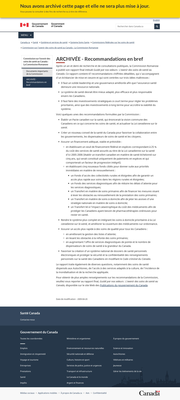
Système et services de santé (54, 42)
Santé (35, 42)
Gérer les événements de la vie (127, 371)
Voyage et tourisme (29, 359)
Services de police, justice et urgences (84, 365)
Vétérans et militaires (123, 359)
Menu (27, 35)
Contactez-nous (27, 319)
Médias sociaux (27, 393)
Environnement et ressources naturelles (85, 348)
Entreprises (25, 365)
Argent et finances (75, 382)
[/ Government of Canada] (42, 25)
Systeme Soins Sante (79, 42)
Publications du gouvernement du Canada (124, 285)
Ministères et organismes (78, 338)
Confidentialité (100, 393)
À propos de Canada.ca (71, 393)
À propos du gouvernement (126, 338)
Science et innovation (123, 348)
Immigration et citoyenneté (33, 354)
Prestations (25, 371)
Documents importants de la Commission (37, 72)
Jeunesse (117, 365)
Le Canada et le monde (77, 377)
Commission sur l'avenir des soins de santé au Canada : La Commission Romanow (60, 47)
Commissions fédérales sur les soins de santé (113, 42)
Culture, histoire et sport (78, 359)
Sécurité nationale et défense (80, 354)
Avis (87, 393)
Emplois (24, 348)
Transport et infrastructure (79, 371)
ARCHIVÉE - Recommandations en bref (36, 82)
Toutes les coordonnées (31, 338)
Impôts (23, 382)
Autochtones (119, 354)
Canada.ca (25, 42)
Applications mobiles (47, 393)
